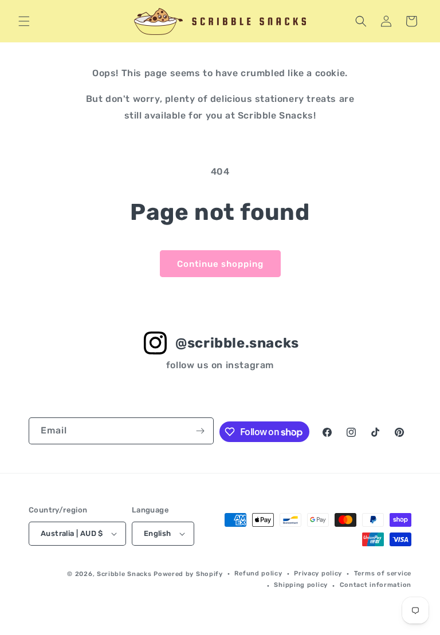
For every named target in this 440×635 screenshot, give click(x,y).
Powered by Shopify (188, 574)
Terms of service (382, 573)
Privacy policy (318, 573)
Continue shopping (220, 264)
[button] (24, 21)
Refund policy (258, 573)
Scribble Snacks (124, 574)
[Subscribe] (200, 430)
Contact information (375, 585)
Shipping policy (301, 585)
